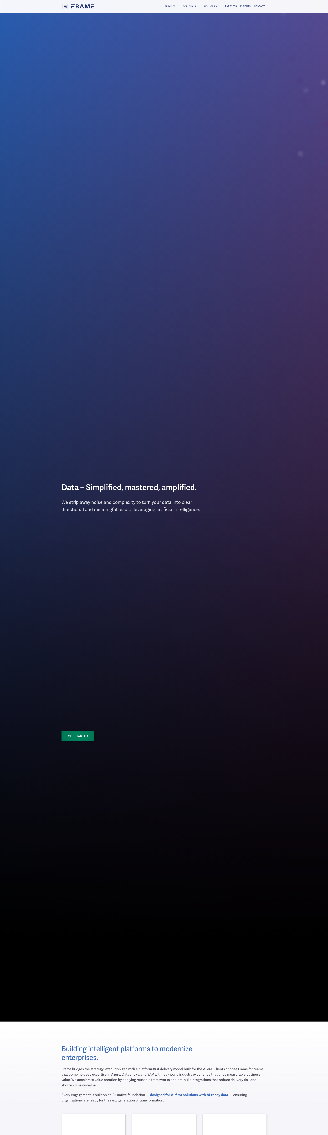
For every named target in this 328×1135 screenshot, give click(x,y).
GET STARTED (78, 736)
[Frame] (76, 6)
